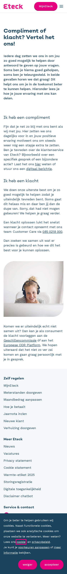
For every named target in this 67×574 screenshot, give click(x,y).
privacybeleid (41, 542)
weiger (27, 564)
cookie (21, 542)
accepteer (51, 564)
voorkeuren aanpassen (33, 547)
